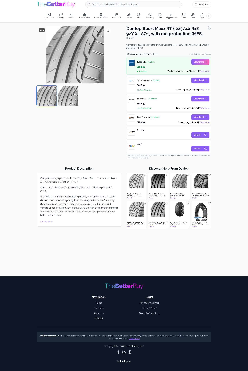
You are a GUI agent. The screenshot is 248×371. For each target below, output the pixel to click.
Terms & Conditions (149, 313)
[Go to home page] (56, 5)
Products (99, 308)
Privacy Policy (149, 308)
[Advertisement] (123, 252)
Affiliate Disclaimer (149, 303)
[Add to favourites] (209, 28)
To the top (122, 361)
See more (45, 221)
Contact (98, 318)
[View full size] (108, 30)
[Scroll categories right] (208, 16)
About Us (99, 313)
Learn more (134, 338)
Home (98, 303)
